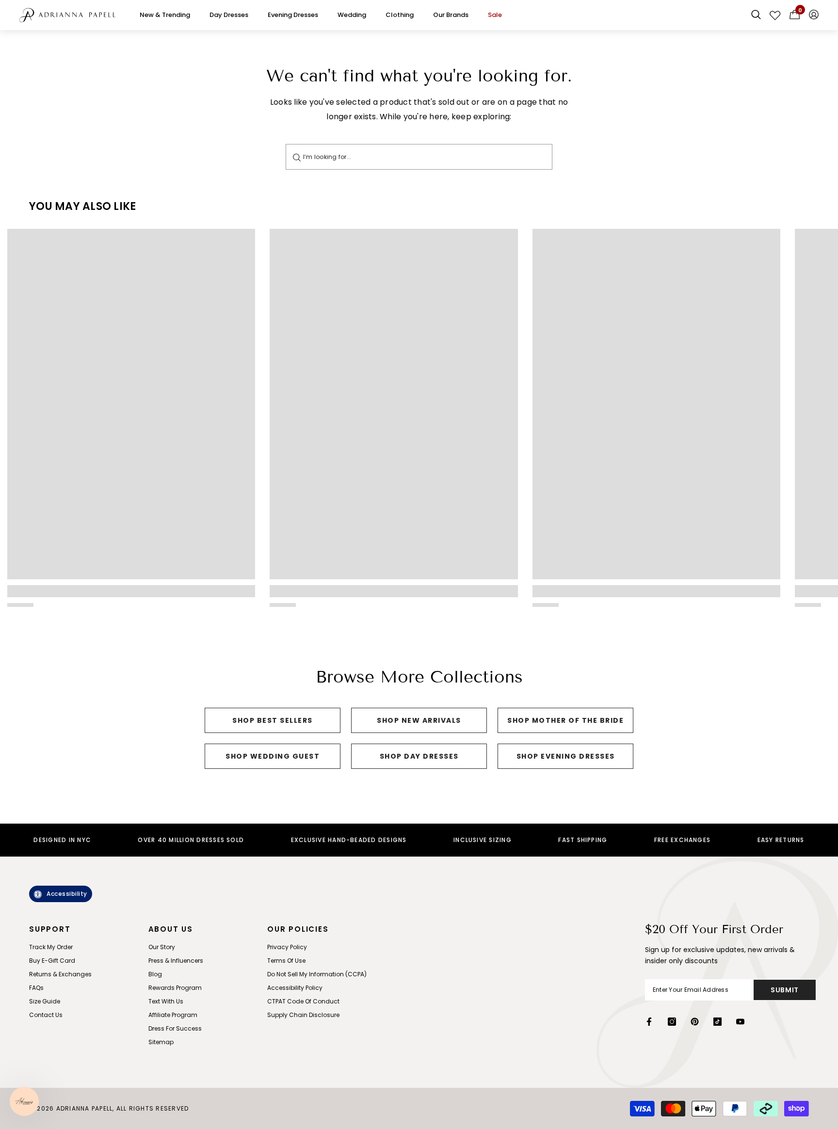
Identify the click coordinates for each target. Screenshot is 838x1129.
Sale (495, 14)
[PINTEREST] (695, 1022)
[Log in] (814, 15)
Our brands (450, 14)
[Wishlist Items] (775, 15)
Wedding (352, 14)
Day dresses (229, 14)
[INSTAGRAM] (672, 1022)
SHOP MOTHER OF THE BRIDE (565, 720)
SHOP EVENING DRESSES (565, 756)
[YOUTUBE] (740, 1022)
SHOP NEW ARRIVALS (419, 720)
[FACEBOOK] (649, 1022)
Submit (785, 990)
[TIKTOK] (717, 1022)
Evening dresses (293, 14)
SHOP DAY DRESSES (419, 756)
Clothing (400, 14)
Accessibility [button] (67, 894)
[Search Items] (756, 15)
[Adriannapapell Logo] (67, 15)
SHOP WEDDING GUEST (273, 756)
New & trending (165, 14)
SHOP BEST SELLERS (272, 720)
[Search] (297, 157)
